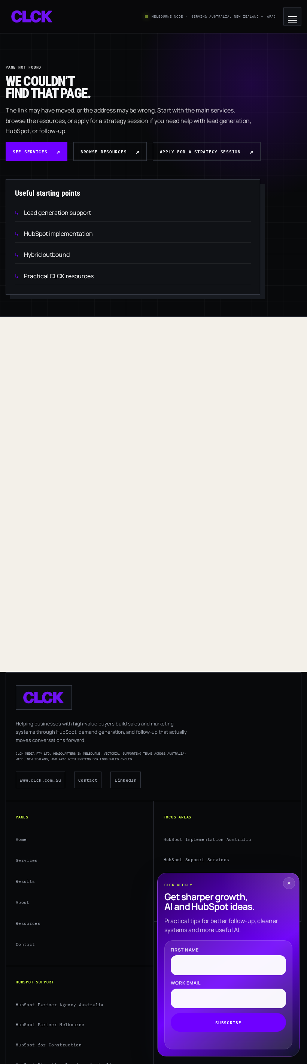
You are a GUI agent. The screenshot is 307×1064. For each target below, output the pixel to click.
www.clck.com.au (40, 779)
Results (25, 881)
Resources (28, 923)
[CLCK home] (32, 16)
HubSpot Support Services (197, 859)
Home (21, 839)
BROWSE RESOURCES (103, 151)
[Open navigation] (292, 16)
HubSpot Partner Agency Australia (60, 1004)
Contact (87, 779)
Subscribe (228, 1022)
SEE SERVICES (30, 151)
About (23, 902)
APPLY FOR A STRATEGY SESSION (200, 151)
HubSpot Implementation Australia (208, 839)
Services (27, 860)
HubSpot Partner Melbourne (50, 1024)
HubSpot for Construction (49, 1045)
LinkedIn (126, 779)
